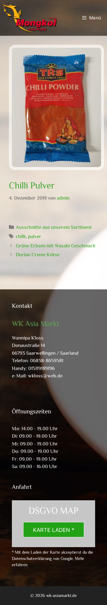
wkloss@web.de (45, 376)
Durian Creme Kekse (37, 254)
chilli (21, 236)
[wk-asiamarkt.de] (30, 18)
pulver (34, 236)
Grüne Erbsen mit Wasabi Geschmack (55, 246)
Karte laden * (53, 530)
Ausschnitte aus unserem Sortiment (54, 227)
